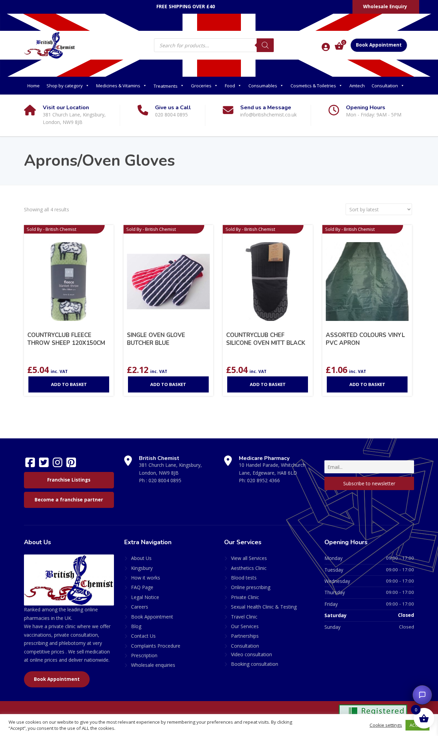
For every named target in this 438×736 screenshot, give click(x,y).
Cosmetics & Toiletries (313, 86)
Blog (136, 626)
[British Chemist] (49, 45)
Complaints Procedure (155, 646)
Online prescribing (250, 587)
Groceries (201, 86)
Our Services (245, 626)
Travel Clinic (244, 616)
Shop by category (65, 86)
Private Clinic (245, 597)
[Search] (265, 45)
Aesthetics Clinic (249, 568)
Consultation (385, 86)
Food (230, 86)
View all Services (249, 558)
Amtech (357, 86)
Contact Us (143, 636)
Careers (139, 606)
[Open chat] (422, 695)
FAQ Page (142, 587)
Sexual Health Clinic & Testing (264, 606)
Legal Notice (145, 597)
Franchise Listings (68, 480)
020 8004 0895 (165, 480)
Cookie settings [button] (386, 725)
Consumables (262, 86)
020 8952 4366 (263, 480)
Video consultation (251, 654)
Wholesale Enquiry (385, 6)
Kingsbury (142, 568)
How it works (145, 577)
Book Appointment (379, 45)
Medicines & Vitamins (118, 86)
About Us (141, 558)
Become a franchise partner (69, 500)
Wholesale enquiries (153, 665)
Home (33, 86)
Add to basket (69, 384)
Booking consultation (254, 664)
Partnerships (245, 636)
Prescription (144, 655)
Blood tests (244, 577)
